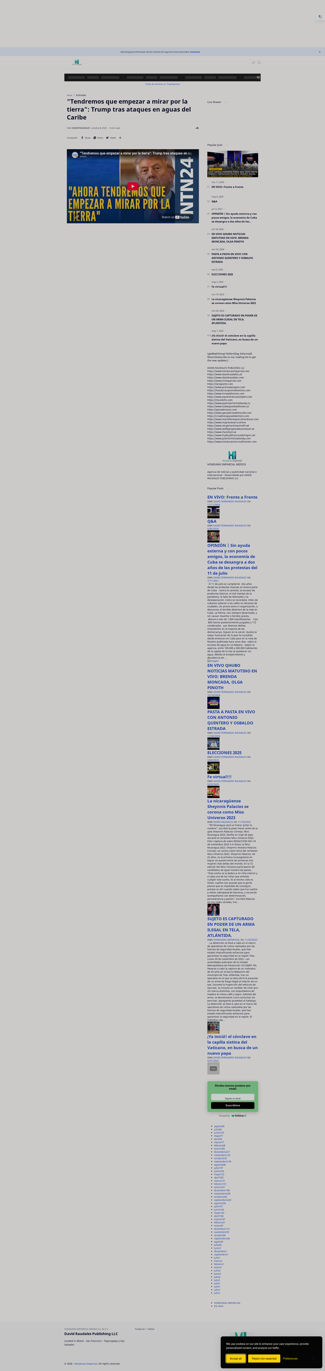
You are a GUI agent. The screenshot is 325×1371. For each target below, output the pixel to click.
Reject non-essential (264, 1358)
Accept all (236, 1358)
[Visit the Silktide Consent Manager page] (313, 1358)
